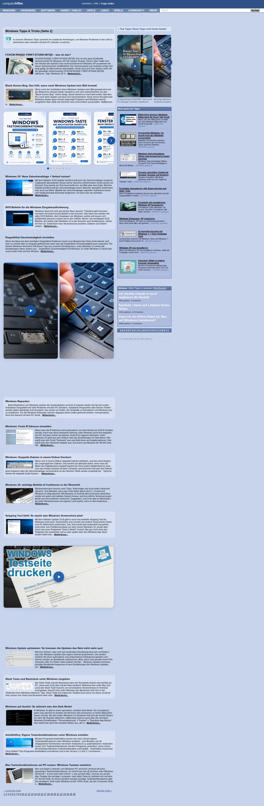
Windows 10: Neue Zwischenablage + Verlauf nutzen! (37, 176)
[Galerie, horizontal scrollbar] (59, 138)
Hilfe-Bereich (159, 288)
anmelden (87, 3)
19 (51, 794)
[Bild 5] (60, 168)
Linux (104, 10)
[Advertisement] (59, 379)
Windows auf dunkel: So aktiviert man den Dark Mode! (38, 706)
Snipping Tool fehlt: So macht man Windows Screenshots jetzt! (44, 515)
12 (29, 794)
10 (22, 794)
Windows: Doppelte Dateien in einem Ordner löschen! (38, 457)
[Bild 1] (48, 168)
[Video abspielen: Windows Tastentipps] (87, 311)
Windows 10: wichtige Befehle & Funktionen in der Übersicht (42, 484)
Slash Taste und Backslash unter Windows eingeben (37, 678)
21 (58, 794)
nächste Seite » (104, 791)
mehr (153, 10)
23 (64, 794)
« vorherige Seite (12, 791)
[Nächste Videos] (169, 62)
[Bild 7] (66, 168)
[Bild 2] (51, 168)
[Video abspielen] (59, 577)
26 (74, 794)
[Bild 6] (63, 168)
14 (35, 794)
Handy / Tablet (71, 10)
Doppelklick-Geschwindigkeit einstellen (29, 237)
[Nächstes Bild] (111, 140)
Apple (91, 10)
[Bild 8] (69, 168)
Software (48, 10)
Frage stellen (107, 3)
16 (42, 794)
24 (67, 794)
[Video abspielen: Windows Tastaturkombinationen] (31, 311)
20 (55, 794)
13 (32, 794)
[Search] (255, 11)
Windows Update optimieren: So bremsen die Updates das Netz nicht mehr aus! (54, 648)
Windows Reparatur (17, 401)
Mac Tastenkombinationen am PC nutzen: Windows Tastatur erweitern (48, 765)
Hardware (28, 10)
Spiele (118, 10)
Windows (9, 10)
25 (71, 794)
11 (26, 794)
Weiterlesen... (74, 73)
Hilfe (96, 3)
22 (61, 794)
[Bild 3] (54, 168)
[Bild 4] (57, 168)
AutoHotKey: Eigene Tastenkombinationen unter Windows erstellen (46, 734)
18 (48, 794)
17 (45, 794)
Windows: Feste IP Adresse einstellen (28, 426)
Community (136, 10)
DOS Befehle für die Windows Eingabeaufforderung (36, 207)
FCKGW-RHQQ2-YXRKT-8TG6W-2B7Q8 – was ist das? (38, 54)
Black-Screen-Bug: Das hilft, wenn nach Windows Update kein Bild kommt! (51, 85)
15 (38, 794)
